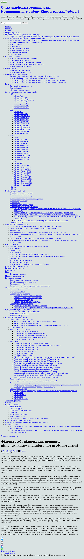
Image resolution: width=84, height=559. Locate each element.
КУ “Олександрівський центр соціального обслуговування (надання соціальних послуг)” (47, 385)
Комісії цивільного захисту (20, 195)
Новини (8, 31)
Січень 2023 (18, 163)
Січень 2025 (18, 112)
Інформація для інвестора (14, 268)
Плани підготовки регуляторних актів (24, 280)
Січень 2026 (18, 96)
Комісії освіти (15, 203)
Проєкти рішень (16, 44)
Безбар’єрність (10, 68)
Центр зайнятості (16, 252)
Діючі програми (15, 230)
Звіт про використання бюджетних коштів (21, 92)
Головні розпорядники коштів (16, 317)
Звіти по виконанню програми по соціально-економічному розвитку (35, 238)
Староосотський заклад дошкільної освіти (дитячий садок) (36, 377)
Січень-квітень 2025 (21, 118)
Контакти (8, 29)
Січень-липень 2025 (21, 124)
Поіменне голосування (18, 52)
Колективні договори (18, 274)
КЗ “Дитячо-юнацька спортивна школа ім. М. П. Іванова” (35, 381)
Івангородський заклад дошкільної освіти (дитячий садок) (35, 365)
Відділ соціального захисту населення (24, 383)
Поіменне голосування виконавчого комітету (26, 62)
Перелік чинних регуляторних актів (23, 282)
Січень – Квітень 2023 (22, 169)
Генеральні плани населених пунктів (28, 296)
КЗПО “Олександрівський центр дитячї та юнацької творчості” (37, 345)
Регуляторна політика (13, 278)
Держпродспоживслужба (19, 262)
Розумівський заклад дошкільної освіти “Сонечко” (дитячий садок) (39, 375)
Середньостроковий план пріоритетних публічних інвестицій (33, 228)
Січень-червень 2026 (21, 106)
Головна (8, 27)
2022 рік (13, 187)
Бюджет (8, 84)
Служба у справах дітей (18, 389)
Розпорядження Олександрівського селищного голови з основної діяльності (38, 82)
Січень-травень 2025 (21, 120)
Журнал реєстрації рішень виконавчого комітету (28, 64)
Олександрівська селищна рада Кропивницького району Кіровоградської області (40, 9)
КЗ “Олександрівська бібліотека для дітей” (30, 333)
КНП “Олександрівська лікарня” (26, 323)
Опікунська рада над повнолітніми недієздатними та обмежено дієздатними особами (46, 215)
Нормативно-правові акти (19, 314)
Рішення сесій (15, 46)
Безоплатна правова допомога (21, 260)
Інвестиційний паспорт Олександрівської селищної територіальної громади (38, 232)
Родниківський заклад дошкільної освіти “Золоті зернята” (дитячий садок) (41, 373)
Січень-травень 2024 (21, 145)
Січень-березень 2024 (22, 141)
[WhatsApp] (42, 549)
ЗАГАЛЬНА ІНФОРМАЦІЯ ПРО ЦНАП (25, 312)
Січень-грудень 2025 (21, 133)
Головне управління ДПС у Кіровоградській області (29, 254)
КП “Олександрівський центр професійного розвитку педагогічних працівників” (44, 357)
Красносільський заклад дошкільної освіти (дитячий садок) (36, 369)
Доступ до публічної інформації (17, 74)
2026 (11, 94)
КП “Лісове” (18, 397)
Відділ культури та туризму (20, 329)
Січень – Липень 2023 (22, 175)
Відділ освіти (14, 341)
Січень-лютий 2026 (21, 98)
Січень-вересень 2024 (22, 153)
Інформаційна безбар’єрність (20, 72)
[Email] (42, 542)
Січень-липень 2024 (21, 149)
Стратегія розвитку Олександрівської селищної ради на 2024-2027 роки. (36, 226)
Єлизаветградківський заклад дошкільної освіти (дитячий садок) (38, 363)
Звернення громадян (13, 401)
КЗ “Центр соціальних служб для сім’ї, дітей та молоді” (34, 387)
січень (16, 137)
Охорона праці (15, 258)
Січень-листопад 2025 (22, 131)
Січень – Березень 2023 (22, 167)
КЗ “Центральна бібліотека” (24, 339)
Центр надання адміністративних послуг (20, 310)
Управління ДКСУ (17, 250)
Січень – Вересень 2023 (23, 179)
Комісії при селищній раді (15, 191)
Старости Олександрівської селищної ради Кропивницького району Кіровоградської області (44, 36)
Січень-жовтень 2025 (22, 129)
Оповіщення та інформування (21, 410)
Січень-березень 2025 (22, 116)
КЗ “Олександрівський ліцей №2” (26, 349)
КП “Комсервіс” (20, 395)
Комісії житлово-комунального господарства (26, 199)
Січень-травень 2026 (21, 104)
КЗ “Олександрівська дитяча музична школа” (31, 335)
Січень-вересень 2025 (22, 128)
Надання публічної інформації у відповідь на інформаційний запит (35, 76)
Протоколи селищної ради (19, 50)
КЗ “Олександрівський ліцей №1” (26, 347)
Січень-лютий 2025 (21, 114)
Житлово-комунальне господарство (18, 288)
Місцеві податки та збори (14, 276)
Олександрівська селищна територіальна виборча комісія (26, 422)
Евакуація (13, 412)
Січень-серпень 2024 (21, 151)
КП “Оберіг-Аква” (21, 399)
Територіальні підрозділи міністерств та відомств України (26, 246)
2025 (11, 110)
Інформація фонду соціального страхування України (29, 264)
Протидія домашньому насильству (18, 420)
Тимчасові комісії (16, 222)
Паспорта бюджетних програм (21, 86)
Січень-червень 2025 (21, 122)
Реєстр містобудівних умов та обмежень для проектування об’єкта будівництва (43, 308)
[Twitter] (42, 540)
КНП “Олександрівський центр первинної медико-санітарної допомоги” (41, 325)
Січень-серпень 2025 (21, 126)
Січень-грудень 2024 (21, 159)
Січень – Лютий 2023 (22, 165)
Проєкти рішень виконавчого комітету (24, 58)
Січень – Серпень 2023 (22, 177)
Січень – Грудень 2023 (22, 185)
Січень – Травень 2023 (22, 171)
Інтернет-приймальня (13, 33)
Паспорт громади (11, 244)
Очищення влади (11, 424)
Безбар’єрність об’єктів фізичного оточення (30, 306)
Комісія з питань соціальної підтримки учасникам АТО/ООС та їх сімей (41, 221)
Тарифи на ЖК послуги (18, 290)
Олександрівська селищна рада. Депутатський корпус (25, 38)
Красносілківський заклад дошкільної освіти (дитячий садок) (37, 367)
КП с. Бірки (18, 393)
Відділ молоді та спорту (18, 379)
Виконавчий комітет (12, 56)
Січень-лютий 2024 (21, 139)
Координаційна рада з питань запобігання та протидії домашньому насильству (43, 213)
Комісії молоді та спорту (19, 201)
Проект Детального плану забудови (27, 302)
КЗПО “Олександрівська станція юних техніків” (32, 343)
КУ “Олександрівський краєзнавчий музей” (30, 337)
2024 (11, 135)
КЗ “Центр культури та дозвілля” (26, 331)
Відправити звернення (9, 436)
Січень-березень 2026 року (24, 100)
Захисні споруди (16, 408)
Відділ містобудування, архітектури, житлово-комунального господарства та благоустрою (43, 391)
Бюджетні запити (16, 88)
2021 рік (13, 189)
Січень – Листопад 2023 (23, 183)
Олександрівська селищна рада (21, 319)
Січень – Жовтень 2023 (22, 181)
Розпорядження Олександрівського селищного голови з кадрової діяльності (38, 80)
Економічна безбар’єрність (20, 70)
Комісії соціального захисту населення (24, 207)
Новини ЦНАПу (16, 315)
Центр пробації (15, 248)
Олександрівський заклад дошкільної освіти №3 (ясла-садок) (36, 359)
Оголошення (10, 270)
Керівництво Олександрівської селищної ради (22, 35)
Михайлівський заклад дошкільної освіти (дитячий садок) (35, 371)
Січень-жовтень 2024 (22, 155)
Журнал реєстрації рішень (19, 48)
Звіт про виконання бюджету (20, 90)
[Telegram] (42, 547)
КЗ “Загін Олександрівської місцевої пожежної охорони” (35, 321)
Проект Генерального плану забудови (28, 298)
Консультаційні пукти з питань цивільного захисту (29, 418)
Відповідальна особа (17, 284)
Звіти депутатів (15, 54)
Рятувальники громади (18, 414)
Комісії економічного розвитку (21, 193)
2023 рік (13, 161)
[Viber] (42, 545)
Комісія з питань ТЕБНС (23, 197)
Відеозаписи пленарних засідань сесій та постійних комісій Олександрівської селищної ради (44, 40)
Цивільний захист (12, 405)
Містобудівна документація (20, 294)
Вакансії (8, 403)
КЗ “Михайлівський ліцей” (24, 355)
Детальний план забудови (23, 300)
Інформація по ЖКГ (17, 292)
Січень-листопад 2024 (22, 157)
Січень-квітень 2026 (21, 102)
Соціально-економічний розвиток (17, 224)
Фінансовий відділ (17, 327)
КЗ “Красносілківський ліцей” (25, 351)
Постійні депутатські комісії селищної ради (26, 42)
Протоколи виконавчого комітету (22, 66)
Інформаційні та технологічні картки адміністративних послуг (33, 78)
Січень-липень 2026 (21, 108)
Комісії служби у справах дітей (21, 205)
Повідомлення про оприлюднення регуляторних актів (30, 286)
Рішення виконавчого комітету (21, 60)
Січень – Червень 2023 (22, 173)
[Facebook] (42, 538)
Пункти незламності (17, 416)
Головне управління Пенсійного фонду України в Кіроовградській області (37, 256)
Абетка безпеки (15, 407)
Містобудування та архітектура (21, 304)
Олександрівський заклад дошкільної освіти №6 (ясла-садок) (36, 361)
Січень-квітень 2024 (21, 143)
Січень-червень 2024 (21, 147)
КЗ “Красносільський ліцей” (24, 353)
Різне (7, 272)
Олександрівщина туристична (16, 266)
